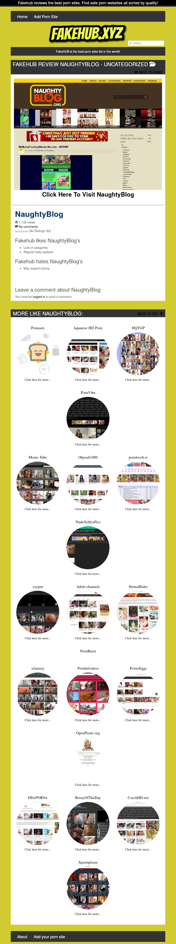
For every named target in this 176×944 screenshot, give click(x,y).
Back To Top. (148, 314)
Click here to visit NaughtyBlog (88, 194)
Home (22, 16)
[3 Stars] (21, 231)
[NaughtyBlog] (88, 134)
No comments (28, 226)
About (22, 936)
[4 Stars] (24, 231)
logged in (39, 296)
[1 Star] (16, 231)
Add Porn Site (46, 16)
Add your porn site (49, 936)
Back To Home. (150, 72)
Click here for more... (38, 380)
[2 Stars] (19, 231)
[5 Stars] (26, 231)
